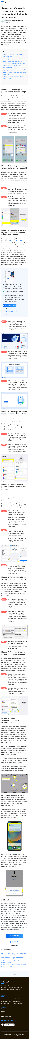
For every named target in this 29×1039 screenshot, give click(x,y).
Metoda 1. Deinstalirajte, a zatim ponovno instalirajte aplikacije (13, 55)
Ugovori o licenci (17, 1003)
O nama (3, 998)
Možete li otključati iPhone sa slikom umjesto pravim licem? (13, 965)
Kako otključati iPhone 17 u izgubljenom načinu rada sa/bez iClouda (12, 958)
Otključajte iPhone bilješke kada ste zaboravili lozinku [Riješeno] (14, 961)
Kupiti (2, 1014)
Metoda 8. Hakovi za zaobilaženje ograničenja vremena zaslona (14, 80)
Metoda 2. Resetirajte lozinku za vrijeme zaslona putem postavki (13, 58)
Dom (3, 972)
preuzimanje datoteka (6, 1016)
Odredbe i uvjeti (17, 1001)
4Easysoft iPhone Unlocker (17, 240)
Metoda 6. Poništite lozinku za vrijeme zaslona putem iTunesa (14, 73)
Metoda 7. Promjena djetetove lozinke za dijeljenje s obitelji (13, 77)
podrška (3, 1011)
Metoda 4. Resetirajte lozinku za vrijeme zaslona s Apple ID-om (13, 66)
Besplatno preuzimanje (10, 305)
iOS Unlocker (19, 20)
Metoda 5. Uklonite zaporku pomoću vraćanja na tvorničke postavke (14, 69)
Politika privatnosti (6, 1001)
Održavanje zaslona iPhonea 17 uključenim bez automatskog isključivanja (13, 954)
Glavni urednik (5, 1003)
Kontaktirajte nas (17, 998)
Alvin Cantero (11, 20)
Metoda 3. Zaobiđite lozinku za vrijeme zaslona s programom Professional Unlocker (14, 62)
